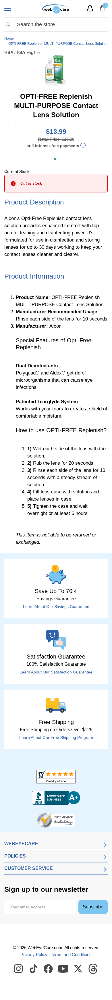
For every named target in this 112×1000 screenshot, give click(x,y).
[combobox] (56, 24)
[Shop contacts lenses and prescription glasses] (55, 8)
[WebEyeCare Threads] (93, 969)
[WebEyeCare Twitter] (78, 969)
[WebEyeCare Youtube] (63, 969)
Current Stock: (17, 171)
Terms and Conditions (71, 954)
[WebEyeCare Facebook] (48, 969)
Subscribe (93, 906)
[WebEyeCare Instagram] (18, 969)
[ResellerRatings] (56, 820)
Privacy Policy (33, 954)
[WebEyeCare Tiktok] (33, 969)
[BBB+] (56, 798)
